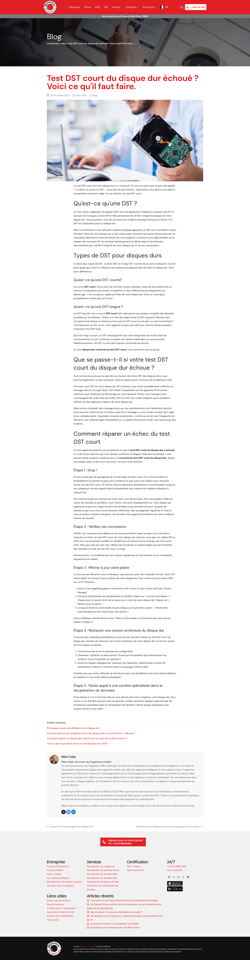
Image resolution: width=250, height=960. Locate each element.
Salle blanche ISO (135, 870)
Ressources (149, 7)
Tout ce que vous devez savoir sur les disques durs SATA (77, 743)
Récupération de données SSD (102, 878)
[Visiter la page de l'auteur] (54, 759)
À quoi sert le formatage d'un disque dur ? (71, 827)
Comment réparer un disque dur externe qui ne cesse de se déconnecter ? (87, 738)
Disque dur (74, 7)
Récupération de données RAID (102, 874)
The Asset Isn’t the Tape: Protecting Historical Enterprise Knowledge (124, 900)
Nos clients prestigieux (58, 878)
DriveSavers (53, 43)
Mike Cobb (81, 95)
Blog (64, 43)
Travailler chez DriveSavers (60, 885)
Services (116, 7)
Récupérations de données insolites (64, 881)
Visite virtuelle (54, 874)
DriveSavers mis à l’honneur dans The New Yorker (114, 927)
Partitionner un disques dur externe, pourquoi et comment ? (168, 827)
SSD (106, 7)
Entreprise (131, 7)
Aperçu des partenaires (58, 900)
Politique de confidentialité (60, 916)
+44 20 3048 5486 (176, 866)
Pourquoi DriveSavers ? (58, 866)
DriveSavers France (87, 946)
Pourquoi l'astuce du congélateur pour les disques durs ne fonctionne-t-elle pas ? (91, 733)
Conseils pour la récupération (61, 908)
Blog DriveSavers (55, 904)
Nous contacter (174, 870)
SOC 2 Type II (133, 866)
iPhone (87, 7)
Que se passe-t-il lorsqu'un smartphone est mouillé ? (116, 912)
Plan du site (52, 920)
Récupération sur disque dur (101, 866)
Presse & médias (55, 870)
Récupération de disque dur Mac (103, 881)
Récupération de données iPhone (103, 870)
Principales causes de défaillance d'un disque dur (73, 728)
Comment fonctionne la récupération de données (114, 923)
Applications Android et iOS (60, 912)
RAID (97, 7)
